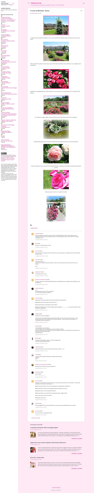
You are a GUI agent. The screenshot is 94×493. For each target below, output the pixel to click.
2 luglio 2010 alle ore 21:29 (40, 399)
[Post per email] (31, 225)
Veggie (36, 313)
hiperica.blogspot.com (6, 92)
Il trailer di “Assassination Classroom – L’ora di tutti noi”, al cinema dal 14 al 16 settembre (8, 20)
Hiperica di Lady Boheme (40, 279)
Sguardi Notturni (4, 45)
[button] (81, 11)
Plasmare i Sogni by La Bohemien (8, 120)
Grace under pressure (6, 144)
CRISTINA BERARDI (5, 55)
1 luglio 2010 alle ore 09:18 (40, 360)
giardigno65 (37, 272)
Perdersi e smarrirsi (5, 26)
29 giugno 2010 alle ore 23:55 (41, 343)
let (35, 243)
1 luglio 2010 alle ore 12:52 (40, 368)
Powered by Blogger (56, 487)
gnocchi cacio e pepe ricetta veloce (9, 94)
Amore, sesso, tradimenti (6, 107)
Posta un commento (35, 418)
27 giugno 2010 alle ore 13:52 (41, 247)
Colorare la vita (36, 3)
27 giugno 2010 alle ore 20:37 (41, 268)
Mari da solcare (4, 39)
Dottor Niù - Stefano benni (37, 457)
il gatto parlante (4, 81)
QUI (1, 11)
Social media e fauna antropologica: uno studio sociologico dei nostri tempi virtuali (9, 115)
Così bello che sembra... (6, 73)
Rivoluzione (3, 47)
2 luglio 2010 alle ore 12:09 (40, 377)
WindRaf (3, 136)
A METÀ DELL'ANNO (5, 78)
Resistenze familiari (5, 68)
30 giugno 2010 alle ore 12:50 (41, 350)
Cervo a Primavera (5, 139)
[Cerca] (84, 3)
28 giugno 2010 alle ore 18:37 (41, 294)
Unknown (37, 233)
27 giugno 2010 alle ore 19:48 (41, 256)
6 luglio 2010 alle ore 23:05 (40, 414)
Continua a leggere (76, 438)
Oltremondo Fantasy (5, 131)
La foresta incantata (5, 112)
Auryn (36, 326)
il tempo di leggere (5, 34)
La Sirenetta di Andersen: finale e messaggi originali (44, 427)
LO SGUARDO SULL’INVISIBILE (8, 31)
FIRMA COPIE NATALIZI (6, 132)
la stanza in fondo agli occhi (41, 364)
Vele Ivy (37, 251)
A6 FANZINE (4, 29)
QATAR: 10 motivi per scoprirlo (8, 104)
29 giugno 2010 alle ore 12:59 (41, 334)
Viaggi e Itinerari (34, 228)
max (36, 354)
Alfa (36, 338)
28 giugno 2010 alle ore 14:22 (41, 284)
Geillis (36, 403)
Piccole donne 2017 (5, 127)
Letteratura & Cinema (5, 17)
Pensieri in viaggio (5, 102)
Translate (11, 4)
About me (3, 57)
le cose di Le (4, 97)
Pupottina (37, 288)
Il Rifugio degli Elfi (5, 60)
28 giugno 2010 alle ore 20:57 (41, 310)
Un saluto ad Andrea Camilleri (7, 108)
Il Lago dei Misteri (5, 66)
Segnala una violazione (56, 490)
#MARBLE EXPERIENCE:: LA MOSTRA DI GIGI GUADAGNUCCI (8, 146)
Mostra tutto (4, 149)
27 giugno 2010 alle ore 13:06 (41, 239)
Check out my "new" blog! (6, 141)
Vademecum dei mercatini (7, 121)
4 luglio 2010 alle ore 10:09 (40, 407)
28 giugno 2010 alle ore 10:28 (41, 275)
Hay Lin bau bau (4, 86)
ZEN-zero (3, 24)
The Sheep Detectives (6, 36)
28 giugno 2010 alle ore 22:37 (41, 322)
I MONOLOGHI (4, 76)
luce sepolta (4, 50)
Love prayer (3, 52)
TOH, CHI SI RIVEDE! (5, 83)
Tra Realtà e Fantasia (5, 71)
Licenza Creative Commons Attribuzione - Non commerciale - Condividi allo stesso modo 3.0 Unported (8, 159)
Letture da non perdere (6, 99)
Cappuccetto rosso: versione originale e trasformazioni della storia (48, 442)
